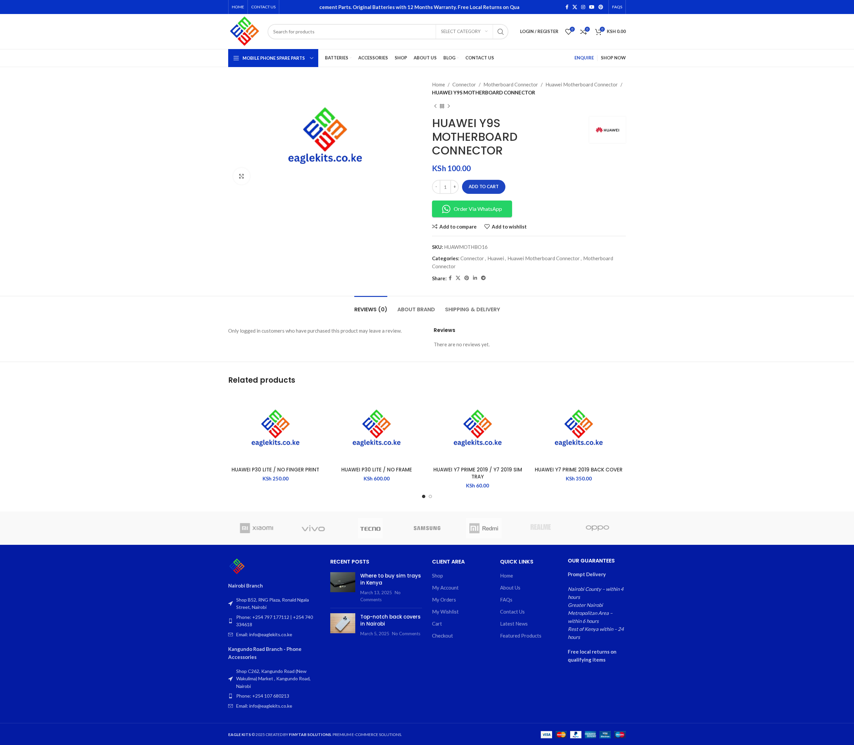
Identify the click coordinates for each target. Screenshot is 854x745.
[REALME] (540, 528)
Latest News (514, 624)
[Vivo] (313, 528)
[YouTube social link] (591, 7)
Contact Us (512, 612)
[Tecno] (370, 528)
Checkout (442, 636)
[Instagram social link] (583, 7)
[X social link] (574, 7)
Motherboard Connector (510, 84)
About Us (510, 588)
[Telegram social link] (483, 278)
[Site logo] (244, 31)
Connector (464, 84)
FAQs (506, 600)
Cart (437, 624)
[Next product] (448, 106)
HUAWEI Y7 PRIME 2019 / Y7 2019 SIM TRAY (477, 473)
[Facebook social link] (566, 7)
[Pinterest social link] (600, 7)
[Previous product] (435, 106)
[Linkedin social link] (475, 278)
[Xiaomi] (256, 528)
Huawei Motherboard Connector (581, 84)
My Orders (444, 600)
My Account (445, 588)
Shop (437, 576)
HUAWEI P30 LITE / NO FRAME (376, 469)
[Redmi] (483, 528)
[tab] (370, 306)
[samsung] (427, 528)
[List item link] (274, 621)
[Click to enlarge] (241, 176)
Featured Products (520, 636)
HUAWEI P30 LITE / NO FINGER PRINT (275, 469)
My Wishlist (445, 612)
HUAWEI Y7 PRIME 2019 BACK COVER (578, 469)
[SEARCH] (500, 31)
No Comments (406, 633)
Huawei (495, 258)
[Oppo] (597, 528)
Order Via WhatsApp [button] (478, 209)
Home (438, 84)
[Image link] (237, 566)
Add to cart (484, 186)
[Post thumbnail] (342, 587)
